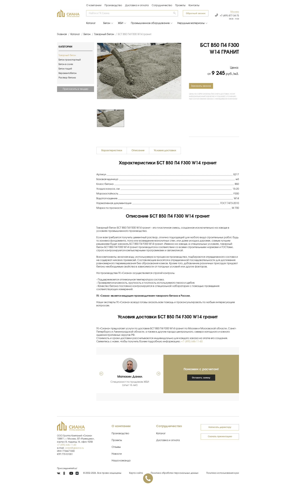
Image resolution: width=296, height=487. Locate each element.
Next (183, 118)
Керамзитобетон (67, 73)
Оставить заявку (201, 377)
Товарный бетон (67, 55)
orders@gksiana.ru (74, 448)
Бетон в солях (66, 64)
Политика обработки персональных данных (174, 473)
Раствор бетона (67, 78)
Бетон (106, 23)
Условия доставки (165, 150)
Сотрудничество (162, 5)
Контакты (194, 5)
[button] (234, 12)
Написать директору (219, 427)
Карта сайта (136, 473)
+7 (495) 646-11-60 (192, 341)
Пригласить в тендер (75, 89)
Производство (113, 5)
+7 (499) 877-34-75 (229, 16)
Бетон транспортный (70, 60)
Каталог (91, 23)
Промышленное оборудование (150, 23)
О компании (93, 5)
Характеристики (111, 150)
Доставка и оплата (137, 5)
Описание (138, 150)
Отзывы (116, 447)
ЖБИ (120, 23)
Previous (95, 118)
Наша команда (121, 460)
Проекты (180, 5)
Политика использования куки (222, 473)
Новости (117, 454)
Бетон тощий (65, 69)
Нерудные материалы (191, 23)
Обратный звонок (195, 13)
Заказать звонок (201, 86)
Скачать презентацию (220, 436)
